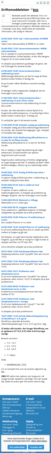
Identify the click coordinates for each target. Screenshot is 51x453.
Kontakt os (31, 427)
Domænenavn (10, 398)
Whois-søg (7, 416)
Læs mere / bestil (10, 402)
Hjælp (29, 421)
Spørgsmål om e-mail (35, 407)
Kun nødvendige (17, 447)
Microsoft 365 (32, 413)
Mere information (39, 441)
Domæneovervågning (12, 413)
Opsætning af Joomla (11, 433)
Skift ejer (6, 407)
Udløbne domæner (10, 410)
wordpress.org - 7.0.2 (16, 364)
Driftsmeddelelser (34, 430)
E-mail (30, 398)
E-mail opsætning (34, 404)
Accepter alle (36, 447)
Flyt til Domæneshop (11, 404)
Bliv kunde (31, 433)
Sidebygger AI (8, 427)
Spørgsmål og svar (34, 424)
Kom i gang (7, 430)
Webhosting (9, 421)
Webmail (30, 410)
